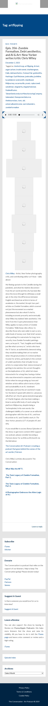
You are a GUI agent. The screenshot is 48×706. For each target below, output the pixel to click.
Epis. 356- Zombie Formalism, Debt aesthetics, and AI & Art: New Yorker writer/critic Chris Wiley (23, 53)
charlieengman (32, 70)
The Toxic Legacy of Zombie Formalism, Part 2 (22, 485)
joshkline (37, 76)
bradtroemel (21, 70)
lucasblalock (10, 80)
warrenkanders (29, 104)
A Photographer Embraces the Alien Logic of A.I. (23, 493)
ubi (24, 100)
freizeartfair (27, 73)
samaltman (10, 87)
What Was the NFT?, (14, 469)
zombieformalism (12, 107)
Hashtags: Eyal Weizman (15, 76)
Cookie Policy (24, 696)
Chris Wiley (10, 273)
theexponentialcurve (23, 97)
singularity (19, 87)
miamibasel (29, 80)
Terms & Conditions (24, 692)
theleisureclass (11, 100)
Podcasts (13, 44)
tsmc (20, 100)
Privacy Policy (24, 688)
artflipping (29, 66)
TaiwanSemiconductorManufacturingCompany (24, 94)
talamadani (10, 97)
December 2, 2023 (13, 63)
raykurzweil (35, 83)
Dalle (7, 73)
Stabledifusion (11, 90)
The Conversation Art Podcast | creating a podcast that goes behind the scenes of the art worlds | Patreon (23, 449)
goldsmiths (37, 73)
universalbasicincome (14, 104)
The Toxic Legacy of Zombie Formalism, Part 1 (22, 476)
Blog (7, 44)
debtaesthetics (16, 73)
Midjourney (10, 83)
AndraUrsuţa (19, 66)
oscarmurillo (20, 83)
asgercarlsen (11, 70)
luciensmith (20, 80)
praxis (27, 83)
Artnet (36, 66)
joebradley (29, 76)
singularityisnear (29, 87)
